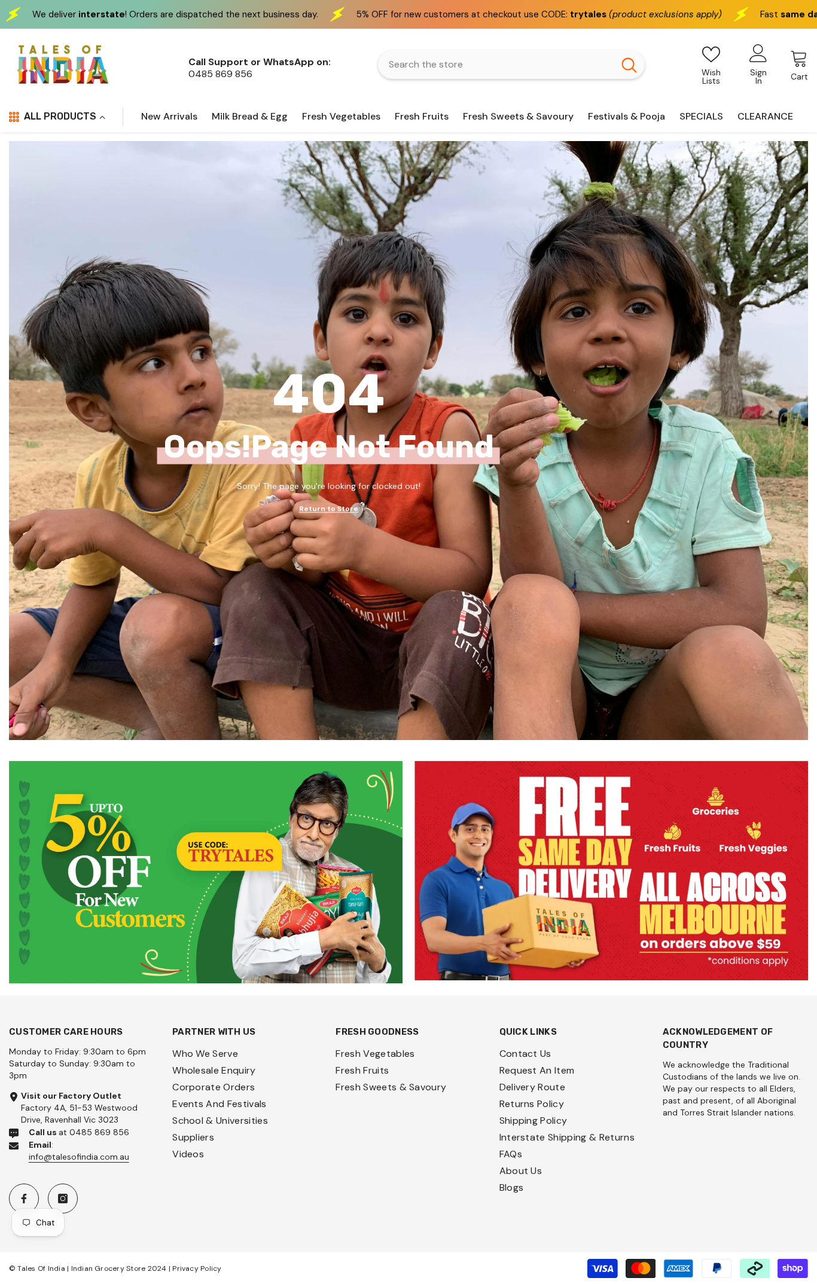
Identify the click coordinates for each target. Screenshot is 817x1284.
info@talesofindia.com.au (79, 1156)
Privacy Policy (196, 1268)
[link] (206, 872)
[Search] (511, 64)
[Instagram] (63, 1198)
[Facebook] (24, 1198)
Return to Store (328, 508)
